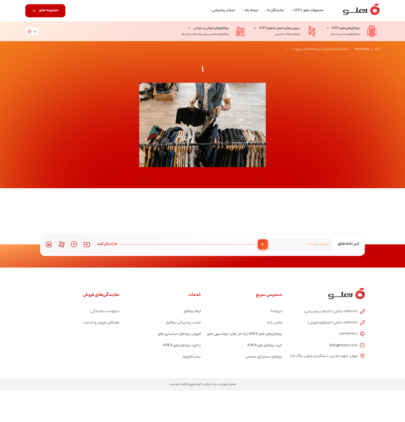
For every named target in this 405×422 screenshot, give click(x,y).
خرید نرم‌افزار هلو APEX (264, 346)
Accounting (361, 49)
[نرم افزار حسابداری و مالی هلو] (361, 11)
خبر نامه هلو (349, 244)
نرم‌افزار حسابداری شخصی (263, 357)
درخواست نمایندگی (105, 311)
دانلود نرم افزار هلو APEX (182, 346)
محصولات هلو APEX (308, 11)
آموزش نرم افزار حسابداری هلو (179, 334)
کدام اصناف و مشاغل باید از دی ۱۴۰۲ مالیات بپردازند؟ (321, 49)
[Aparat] (61, 244)
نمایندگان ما (275, 11)
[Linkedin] (48, 244)
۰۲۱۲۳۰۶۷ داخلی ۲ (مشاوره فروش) (333, 323)
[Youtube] (86, 244)
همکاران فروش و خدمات (101, 323)
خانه (377, 49)
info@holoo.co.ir (343, 345)
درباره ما (276, 311)
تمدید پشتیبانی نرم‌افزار (183, 323)
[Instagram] (74, 244)
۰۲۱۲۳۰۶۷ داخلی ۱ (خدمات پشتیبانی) (331, 312)
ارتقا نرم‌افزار (192, 311)
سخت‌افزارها (192, 357)
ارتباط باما (251, 11)
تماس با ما (274, 323)
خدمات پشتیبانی (223, 11)
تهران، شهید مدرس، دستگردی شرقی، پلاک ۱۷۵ (324, 356)
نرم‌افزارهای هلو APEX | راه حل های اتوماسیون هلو (244, 334)
